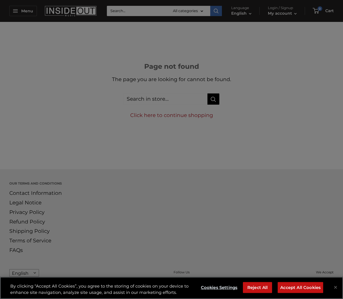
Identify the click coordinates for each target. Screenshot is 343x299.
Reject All (257, 287)
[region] (171, 288)
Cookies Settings (219, 287)
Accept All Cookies (300, 287)
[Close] (335, 287)
